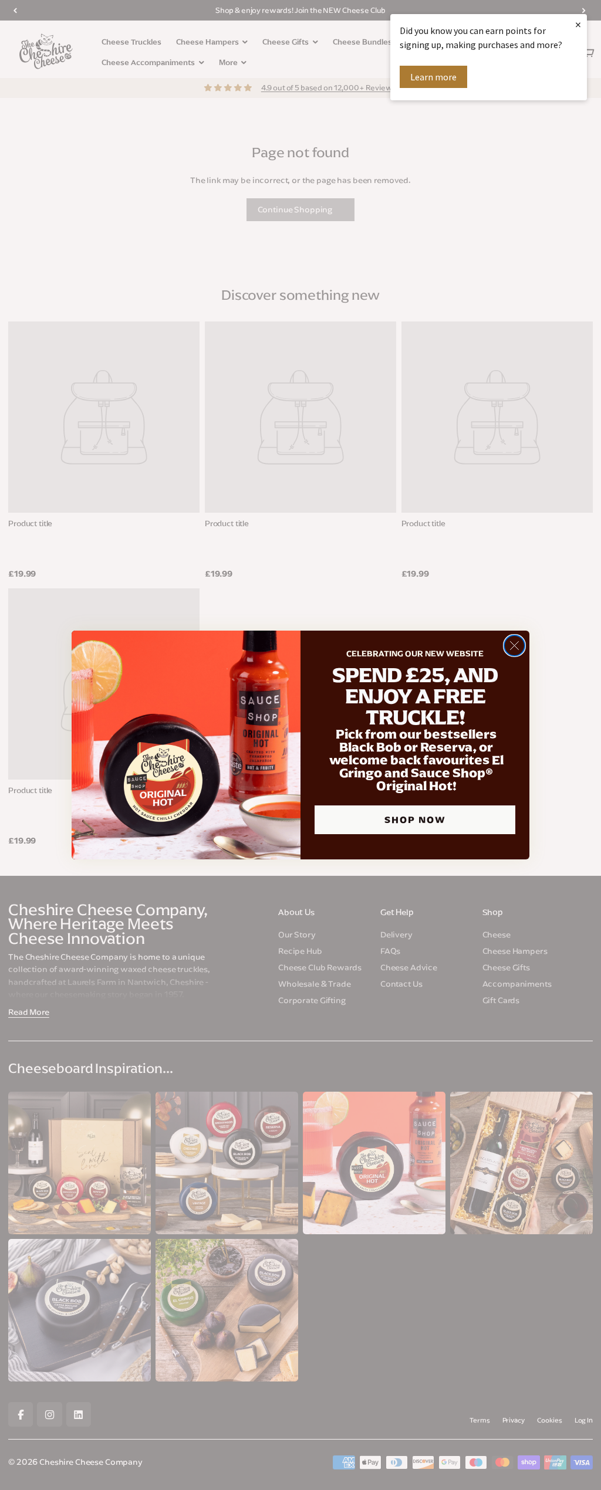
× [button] (578, 24)
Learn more (433, 77)
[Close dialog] (514, 645)
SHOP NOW (415, 819)
